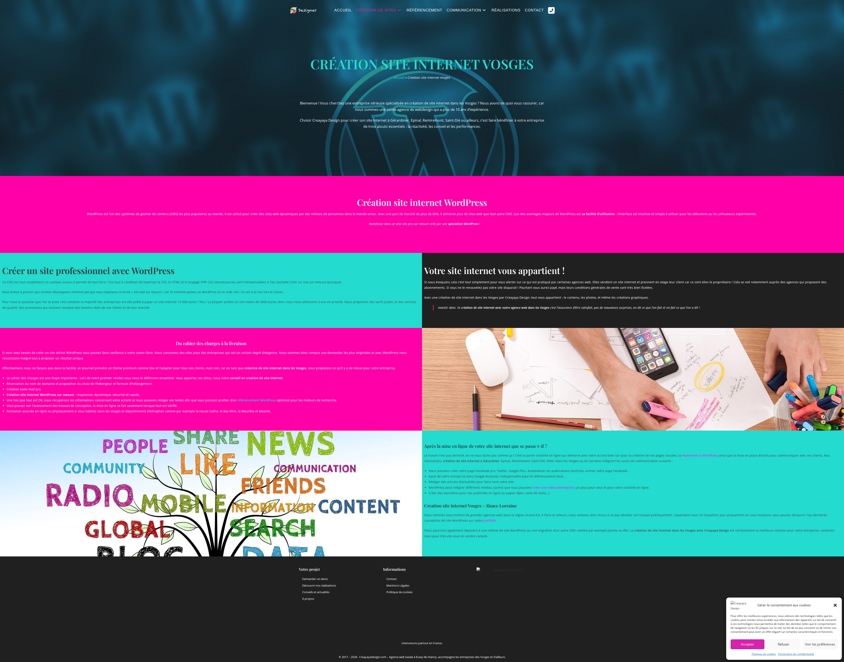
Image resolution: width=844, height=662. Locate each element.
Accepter (747, 644)
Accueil (399, 77)
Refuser (783, 644)
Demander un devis (315, 579)
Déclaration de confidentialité (796, 654)
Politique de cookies (764, 654)
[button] (835, 605)
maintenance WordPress (700, 455)
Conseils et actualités (315, 592)
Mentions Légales (397, 585)
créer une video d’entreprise (553, 487)
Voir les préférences (820, 644)
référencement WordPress (256, 400)
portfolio (489, 520)
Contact (391, 579)
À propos (308, 599)
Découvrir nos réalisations (319, 585)
